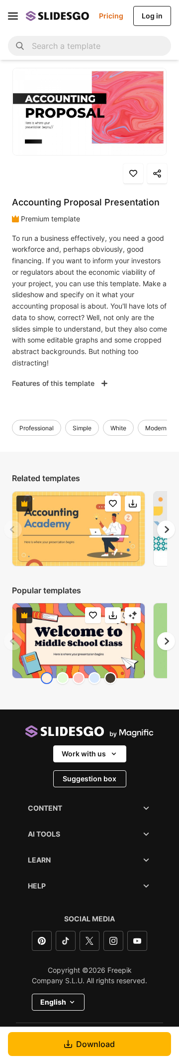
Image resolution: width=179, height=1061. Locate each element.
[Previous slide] (13, 529)
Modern (156, 428)
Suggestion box (89, 778)
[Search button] (20, 46)
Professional (36, 428)
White (118, 428)
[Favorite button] (133, 173)
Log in (152, 15)
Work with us (84, 753)
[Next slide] (166, 529)
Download (95, 1044)
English (53, 1002)
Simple (82, 428)
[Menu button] (13, 16)
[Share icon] (157, 173)
